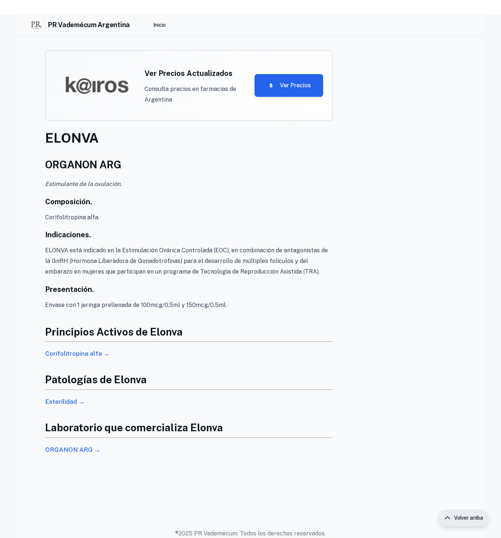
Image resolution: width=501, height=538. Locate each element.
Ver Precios (295, 85)
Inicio (159, 25)
